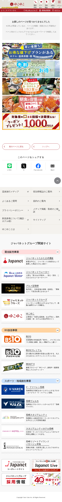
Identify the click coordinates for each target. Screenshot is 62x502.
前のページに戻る (16, 146)
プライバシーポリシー (12, 210)
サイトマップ (39, 219)
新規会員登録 (46, 10)
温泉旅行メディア (10, 191)
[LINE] (9, 166)
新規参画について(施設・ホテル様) (14, 219)
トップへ (45, 146)
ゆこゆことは (8, 229)
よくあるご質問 (9, 201)
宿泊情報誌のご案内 (42, 191)
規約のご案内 (39, 201)
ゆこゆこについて (31, 10)
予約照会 (46, 6)
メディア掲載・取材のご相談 (45, 210)
